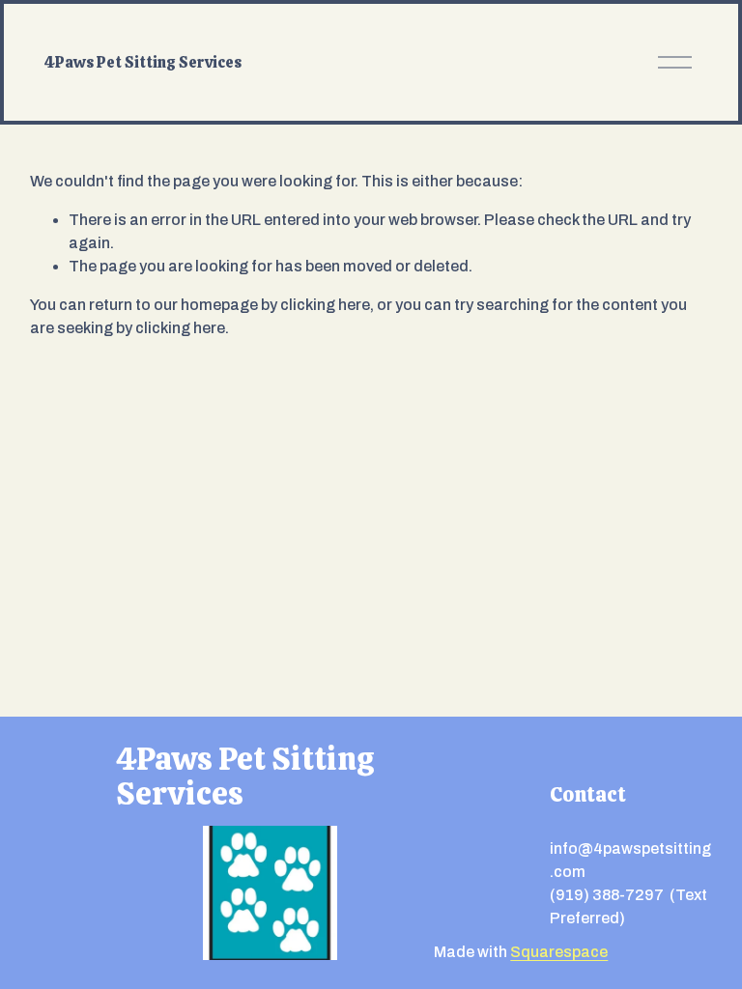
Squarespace (559, 952)
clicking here (325, 305)
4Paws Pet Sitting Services (143, 62)
